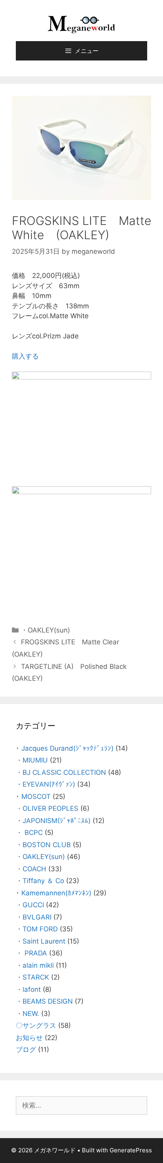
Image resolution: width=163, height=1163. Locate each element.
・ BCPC (29, 832)
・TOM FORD (37, 929)
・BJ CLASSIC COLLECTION (61, 772)
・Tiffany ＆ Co (40, 881)
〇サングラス (36, 1025)
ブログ (26, 1049)
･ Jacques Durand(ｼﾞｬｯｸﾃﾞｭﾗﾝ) (65, 748)
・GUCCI (30, 905)
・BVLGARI (33, 917)
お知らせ (29, 1038)
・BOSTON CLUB (43, 845)
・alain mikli (35, 965)
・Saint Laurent (40, 941)
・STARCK (32, 977)
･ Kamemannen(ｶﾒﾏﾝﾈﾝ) (53, 893)
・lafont (28, 989)
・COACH (31, 869)
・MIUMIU (32, 760)
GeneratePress (131, 1150)
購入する (25, 356)
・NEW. (27, 1014)
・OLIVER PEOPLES (47, 808)
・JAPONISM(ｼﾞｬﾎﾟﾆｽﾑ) (53, 821)
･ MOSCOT (33, 797)
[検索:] (81, 1105)
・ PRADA (31, 953)
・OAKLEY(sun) (45, 630)
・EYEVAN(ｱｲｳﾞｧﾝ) (45, 784)
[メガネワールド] (81, 24)
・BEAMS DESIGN (44, 1001)
